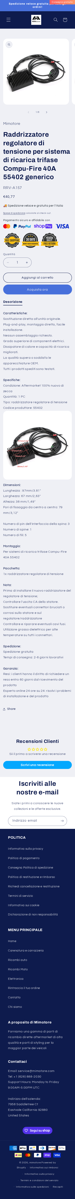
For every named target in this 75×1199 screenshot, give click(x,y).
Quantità (9, 254)
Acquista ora (37, 289)
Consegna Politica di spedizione (30, 867)
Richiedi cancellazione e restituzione (33, 886)
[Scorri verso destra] (46, 112)
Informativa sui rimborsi (44, 1168)
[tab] (12, 302)
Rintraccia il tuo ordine (24, 988)
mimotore (35, 1163)
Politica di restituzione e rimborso (31, 877)
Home (12, 941)
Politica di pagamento (23, 858)
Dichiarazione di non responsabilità (33, 914)
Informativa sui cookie (23, 905)
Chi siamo (15, 1006)
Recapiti (58, 1187)
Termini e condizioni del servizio (39, 1180)
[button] (8, 19)
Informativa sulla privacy (25, 848)
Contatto (14, 997)
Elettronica (16, 978)
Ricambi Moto (18, 969)
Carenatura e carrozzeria (26, 950)
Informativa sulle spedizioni (32, 1187)
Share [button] (11, 708)
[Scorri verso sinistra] (28, 112)
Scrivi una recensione (37, 765)
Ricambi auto (17, 960)
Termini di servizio (20, 895)
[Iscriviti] (62, 821)
